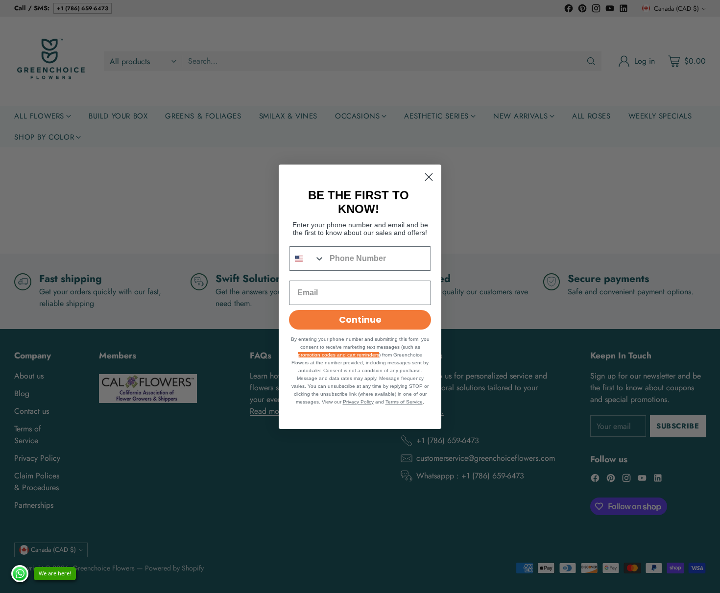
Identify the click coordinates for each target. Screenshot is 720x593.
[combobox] (307, 258)
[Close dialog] (428, 177)
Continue (360, 319)
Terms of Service (404, 401)
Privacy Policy (358, 401)
